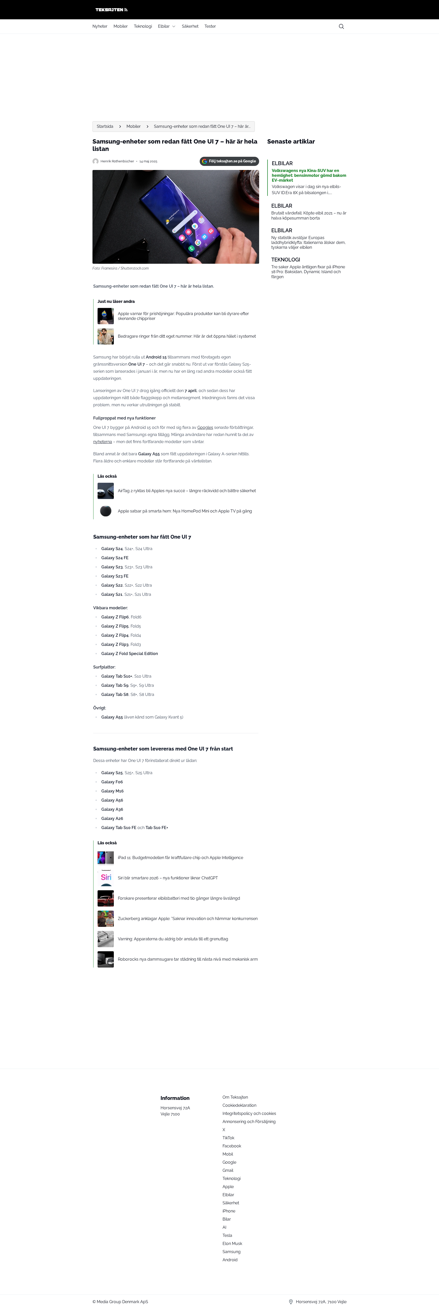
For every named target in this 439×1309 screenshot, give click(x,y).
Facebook (232, 1146)
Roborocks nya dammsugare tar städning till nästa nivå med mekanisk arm (188, 959)
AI (224, 1227)
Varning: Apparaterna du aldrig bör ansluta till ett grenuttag (173, 939)
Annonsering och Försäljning (249, 1121)
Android (230, 1259)
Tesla (227, 1235)
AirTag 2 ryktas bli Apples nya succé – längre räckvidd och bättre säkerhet (187, 490)
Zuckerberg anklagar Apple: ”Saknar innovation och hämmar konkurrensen (188, 918)
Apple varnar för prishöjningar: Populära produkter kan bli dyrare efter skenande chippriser (183, 316)
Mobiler (121, 26)
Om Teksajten (235, 1097)
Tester (210, 26)
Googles (205, 427)
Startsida (105, 126)
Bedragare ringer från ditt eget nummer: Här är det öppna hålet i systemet (187, 336)
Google (229, 1162)
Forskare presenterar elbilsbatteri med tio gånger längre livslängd (179, 898)
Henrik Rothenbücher (117, 161)
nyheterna (102, 441)
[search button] (341, 26)
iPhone (229, 1211)
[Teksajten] (219, 9)
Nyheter (99, 26)
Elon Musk (232, 1243)
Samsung (232, 1251)
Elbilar (164, 26)
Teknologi (143, 26)
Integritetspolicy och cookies (249, 1113)
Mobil (228, 1154)
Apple (228, 1186)
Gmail (228, 1170)
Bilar (227, 1219)
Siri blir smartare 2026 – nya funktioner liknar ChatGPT (168, 878)
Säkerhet (190, 26)
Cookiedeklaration (239, 1105)
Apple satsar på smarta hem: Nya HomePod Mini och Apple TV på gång (185, 511)
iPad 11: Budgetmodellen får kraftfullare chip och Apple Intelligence (180, 857)
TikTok (228, 1137)
